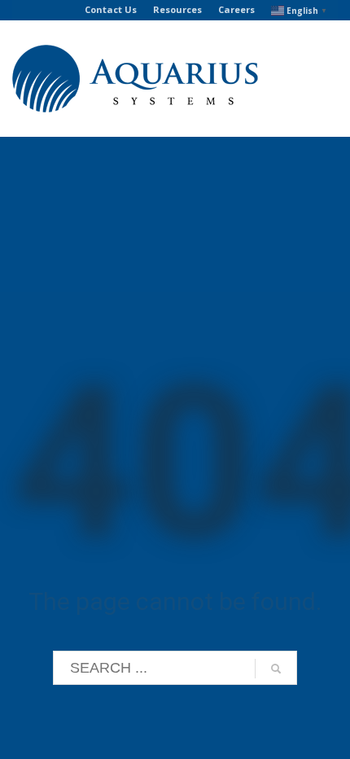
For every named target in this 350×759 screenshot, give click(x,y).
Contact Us (111, 9)
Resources (177, 9)
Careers (236, 9)
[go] (276, 669)
